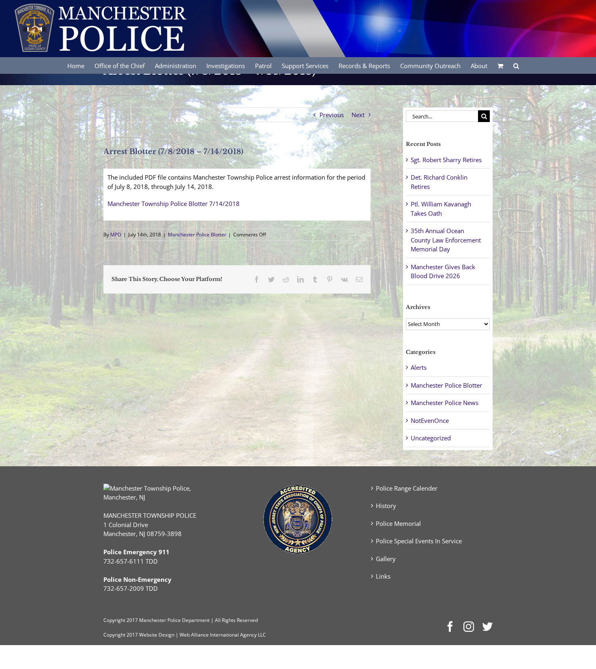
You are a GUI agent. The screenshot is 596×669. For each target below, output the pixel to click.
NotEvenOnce (430, 420)
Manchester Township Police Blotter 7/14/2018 (173, 203)
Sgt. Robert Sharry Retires (446, 160)
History (386, 506)
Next (358, 115)
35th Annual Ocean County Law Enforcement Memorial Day (446, 240)
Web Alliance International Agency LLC (223, 634)
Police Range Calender (406, 488)
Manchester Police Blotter (197, 234)
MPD (115, 234)
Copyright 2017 (120, 634)
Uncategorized (431, 438)
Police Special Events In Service (419, 541)
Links (383, 576)
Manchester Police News (444, 403)
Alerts (419, 367)
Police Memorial (398, 523)
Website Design (156, 634)
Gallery (386, 559)
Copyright (114, 620)
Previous (331, 115)
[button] (516, 65)
